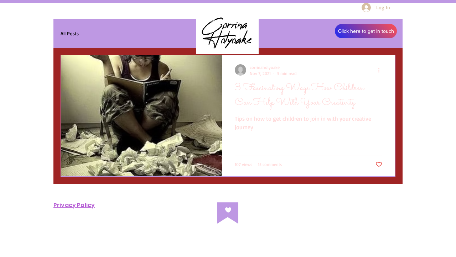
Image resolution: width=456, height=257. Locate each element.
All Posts (70, 33)
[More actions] (381, 70)
